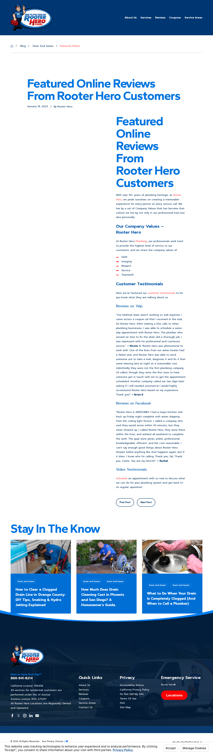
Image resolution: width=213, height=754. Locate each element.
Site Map (125, 707)
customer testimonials (161, 293)
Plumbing (141, 241)
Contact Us (85, 707)
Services (84, 690)
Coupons (84, 698)
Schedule (121, 478)
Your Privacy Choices (53, 741)
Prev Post (125, 502)
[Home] (31, 17)
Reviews (83, 694)
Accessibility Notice (132, 685)
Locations (174, 695)
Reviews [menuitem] (160, 18)
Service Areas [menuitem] (193, 18)
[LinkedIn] (31, 715)
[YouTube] (37, 715)
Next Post (146, 502)
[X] (18, 715)
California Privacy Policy (134, 690)
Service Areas (87, 703)
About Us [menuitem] (131, 18)
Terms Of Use (128, 698)
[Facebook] (12, 715)
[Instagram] (25, 715)
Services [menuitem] (145, 18)
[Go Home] (12, 46)
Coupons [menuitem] (175, 18)
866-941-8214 (22, 678)
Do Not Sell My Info (132, 694)
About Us (84, 685)
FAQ (122, 703)
